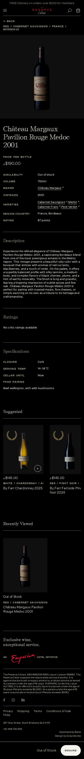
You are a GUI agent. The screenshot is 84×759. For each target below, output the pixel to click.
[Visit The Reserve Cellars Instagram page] (13, 700)
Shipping (23, 711)
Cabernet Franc (48, 207)
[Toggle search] (69, 10)
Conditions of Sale (59, 711)
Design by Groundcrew (68, 736)
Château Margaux (49, 188)
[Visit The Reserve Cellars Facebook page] (4, 700)
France (58, 26)
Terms (38, 711)
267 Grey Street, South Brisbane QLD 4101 (26, 722)
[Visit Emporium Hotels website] (37, 659)
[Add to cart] (37, 468)
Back (11, 21)
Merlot (72, 202)
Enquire (71, 750)
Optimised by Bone (70, 732)
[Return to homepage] (42, 10)
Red (6, 26)
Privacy (8, 711)
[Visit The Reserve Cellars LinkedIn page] (23, 700)
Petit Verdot (69, 207)
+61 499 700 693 (12, 729)
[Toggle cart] (78, 10)
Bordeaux (11, 29)
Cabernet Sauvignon (30, 26)
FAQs (7, 715)
